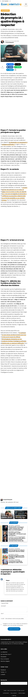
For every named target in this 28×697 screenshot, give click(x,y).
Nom (2, 613)
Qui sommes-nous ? (6, 654)
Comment (3, 605)
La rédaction (4, 652)
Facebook (3, 670)
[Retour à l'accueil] (11, 4)
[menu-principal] (26, 4)
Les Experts (5, 10)
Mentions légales (5, 661)
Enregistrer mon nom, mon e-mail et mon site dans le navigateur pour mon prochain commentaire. (15, 624)
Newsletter (3, 656)
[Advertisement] (14, 113)
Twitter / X (3, 672)
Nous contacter (5, 659)
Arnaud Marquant (7, 499)
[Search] (25, 683)
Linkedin (3, 674)
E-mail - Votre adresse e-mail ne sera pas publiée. (12, 618)
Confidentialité (6, 693)
